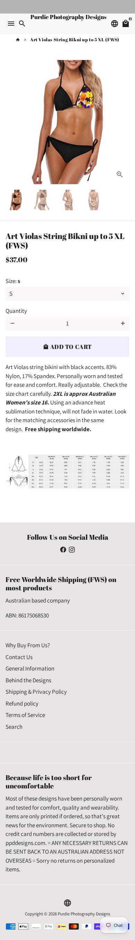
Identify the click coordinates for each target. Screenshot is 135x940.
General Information (30, 668)
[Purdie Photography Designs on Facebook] (63, 550)
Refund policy (22, 703)
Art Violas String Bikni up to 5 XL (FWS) (74, 39)
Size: (13, 281)
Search (14, 726)
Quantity (16, 311)
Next (122, 122)
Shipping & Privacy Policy (36, 691)
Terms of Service (25, 715)
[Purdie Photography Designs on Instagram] (72, 550)
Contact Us (19, 657)
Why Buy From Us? (28, 645)
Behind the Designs (28, 680)
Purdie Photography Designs (84, 914)
